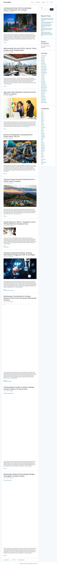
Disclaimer (43, 2)
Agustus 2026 (43, 55)
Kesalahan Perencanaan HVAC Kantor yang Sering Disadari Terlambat (46, 25)
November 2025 (44, 69)
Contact (51, 2)
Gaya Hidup (43, 127)
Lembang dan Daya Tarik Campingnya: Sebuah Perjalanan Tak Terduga (18, 9)
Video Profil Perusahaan (8, 381)
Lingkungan (43, 136)
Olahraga (42, 142)
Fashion (42, 121)
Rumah (42, 153)
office (42, 141)
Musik (42, 139)
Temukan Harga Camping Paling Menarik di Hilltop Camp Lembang (19, 180)
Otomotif (42, 144)
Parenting (42, 145)
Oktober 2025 (43, 70)
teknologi (42, 156)
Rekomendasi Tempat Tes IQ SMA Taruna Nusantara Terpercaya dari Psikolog (47, 19)
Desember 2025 (44, 67)
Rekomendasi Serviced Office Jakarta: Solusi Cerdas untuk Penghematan (20, 49)
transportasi (43, 159)
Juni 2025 (42, 76)
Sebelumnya (6, 559)
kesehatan (43, 133)
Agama (42, 110)
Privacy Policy (38, 2)
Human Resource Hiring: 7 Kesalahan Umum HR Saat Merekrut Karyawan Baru (20, 223)
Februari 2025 (43, 82)
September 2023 (44, 102)
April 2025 (43, 79)
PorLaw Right (7, 2)
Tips (41, 157)
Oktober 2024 (43, 88)
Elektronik (42, 119)
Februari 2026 (43, 64)
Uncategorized (43, 162)
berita (42, 112)
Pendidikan (43, 147)
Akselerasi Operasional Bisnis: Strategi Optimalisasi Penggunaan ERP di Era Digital (19, 254)
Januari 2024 (43, 99)
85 (18, 559)
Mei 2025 (42, 78)
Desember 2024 (44, 85)
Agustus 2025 (43, 73)
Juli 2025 (42, 75)
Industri (6, 380)
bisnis (5, 86)
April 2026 (43, 61)
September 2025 (44, 72)
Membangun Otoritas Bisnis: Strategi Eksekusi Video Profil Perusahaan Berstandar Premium (20, 298)
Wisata (6, 42)
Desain (42, 118)
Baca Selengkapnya (7, 83)
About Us (32, 2)
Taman (42, 154)
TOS (47, 2)
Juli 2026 (42, 57)
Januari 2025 (43, 84)
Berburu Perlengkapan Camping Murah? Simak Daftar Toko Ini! (18, 135)
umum (42, 160)
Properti (42, 151)
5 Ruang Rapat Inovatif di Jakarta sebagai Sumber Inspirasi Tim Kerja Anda (19, 388)
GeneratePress (35, 563)
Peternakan (43, 150)
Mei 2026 (42, 60)
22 (15, 559)
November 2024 (44, 87)
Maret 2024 (43, 96)
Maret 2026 (43, 63)
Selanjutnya (22, 559)
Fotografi (42, 124)
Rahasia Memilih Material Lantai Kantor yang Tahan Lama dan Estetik (46, 29)
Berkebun (42, 113)
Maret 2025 (43, 81)
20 (12, 559)
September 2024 (44, 90)
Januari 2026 (43, 66)
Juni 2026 (43, 58)
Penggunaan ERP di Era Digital (9, 290)
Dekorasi (42, 116)
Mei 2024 (42, 93)
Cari (41, 7)
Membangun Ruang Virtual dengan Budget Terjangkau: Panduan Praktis (19, 475)
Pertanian (42, 148)
